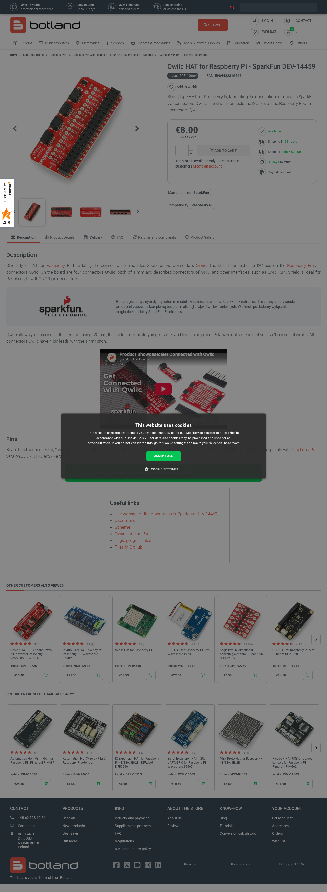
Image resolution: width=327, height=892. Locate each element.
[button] (163, 469)
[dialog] (163, 445)
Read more (232, 443)
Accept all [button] (163, 456)
